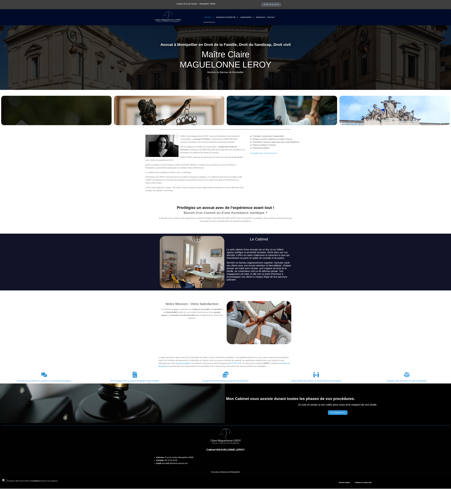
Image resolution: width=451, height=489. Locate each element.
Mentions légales (344, 482)
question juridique (183, 363)
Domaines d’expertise (226, 17)
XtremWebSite (35, 481)
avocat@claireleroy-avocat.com (175, 463)
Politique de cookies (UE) (363, 482)
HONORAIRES (245, 17)
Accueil (207, 17)
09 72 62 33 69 (171, 460)
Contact (271, 17)
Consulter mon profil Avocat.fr (263, 153)
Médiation (260, 17)
